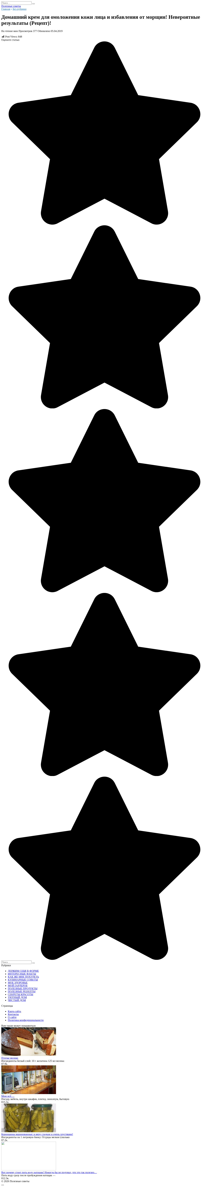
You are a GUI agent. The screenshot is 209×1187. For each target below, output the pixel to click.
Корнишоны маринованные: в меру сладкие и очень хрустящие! (37, 1134)
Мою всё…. (7, 1096)
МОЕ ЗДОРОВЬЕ (18, 982)
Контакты (13, 1014)
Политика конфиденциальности (26, 1020)
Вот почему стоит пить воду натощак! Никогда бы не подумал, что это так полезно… (49, 1172)
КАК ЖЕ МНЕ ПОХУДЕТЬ (23, 976)
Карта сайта (14, 1011)
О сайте (12, 1017)
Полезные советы (11, 6)
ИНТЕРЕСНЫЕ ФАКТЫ (22, 973)
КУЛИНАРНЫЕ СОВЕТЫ (23, 979)
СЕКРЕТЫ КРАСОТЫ (20, 994)
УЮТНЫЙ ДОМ (17, 997)
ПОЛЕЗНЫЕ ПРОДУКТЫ (22, 988)
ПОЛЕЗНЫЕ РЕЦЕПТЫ (21, 991)
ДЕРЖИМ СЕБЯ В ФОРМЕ (23, 971)
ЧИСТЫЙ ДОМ (17, 1000)
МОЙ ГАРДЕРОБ (17, 985)
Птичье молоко (9, 1058)
